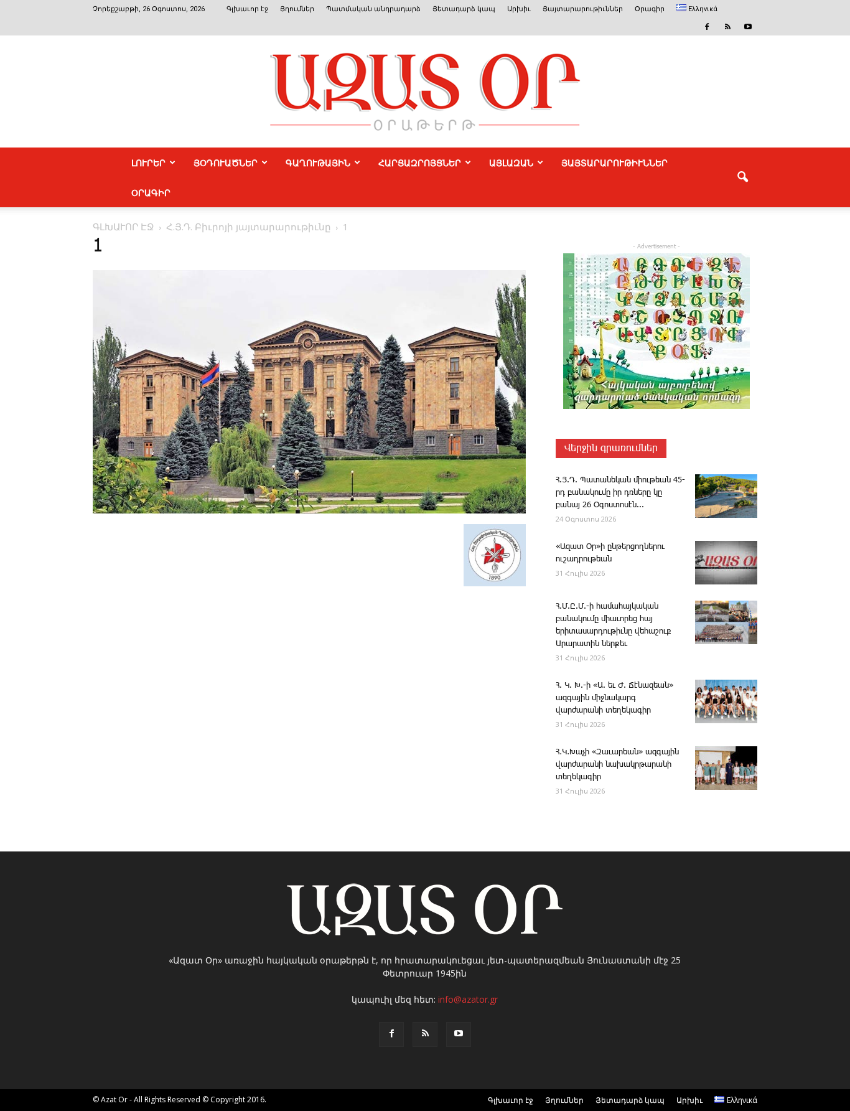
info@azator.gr (468, 999)
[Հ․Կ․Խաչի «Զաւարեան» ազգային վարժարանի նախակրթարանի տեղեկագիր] (726, 768)
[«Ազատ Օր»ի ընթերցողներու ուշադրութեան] (726, 562)
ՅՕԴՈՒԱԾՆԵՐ (226, 162)
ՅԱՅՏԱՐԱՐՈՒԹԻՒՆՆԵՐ (614, 162)
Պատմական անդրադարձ (373, 9)
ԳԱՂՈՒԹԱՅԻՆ (318, 162)
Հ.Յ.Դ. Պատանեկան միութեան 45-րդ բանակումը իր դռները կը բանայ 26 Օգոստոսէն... (620, 492)
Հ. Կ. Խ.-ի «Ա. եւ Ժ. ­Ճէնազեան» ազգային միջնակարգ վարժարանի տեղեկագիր (614, 698)
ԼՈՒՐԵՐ (148, 162)
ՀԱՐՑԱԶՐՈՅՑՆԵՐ (419, 162)
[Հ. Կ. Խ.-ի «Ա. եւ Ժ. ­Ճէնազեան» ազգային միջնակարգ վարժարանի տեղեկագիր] (726, 701)
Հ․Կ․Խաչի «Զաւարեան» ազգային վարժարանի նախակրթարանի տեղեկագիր (617, 764)
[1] (309, 511)
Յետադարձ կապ (463, 9)
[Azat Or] (425, 91)
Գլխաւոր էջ (247, 9)
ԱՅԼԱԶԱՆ (511, 162)
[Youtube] (748, 26)
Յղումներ (297, 9)
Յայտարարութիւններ (583, 9)
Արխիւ (519, 9)
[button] (742, 177)
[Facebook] (707, 26)
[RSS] (727, 26)
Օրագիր (650, 9)
